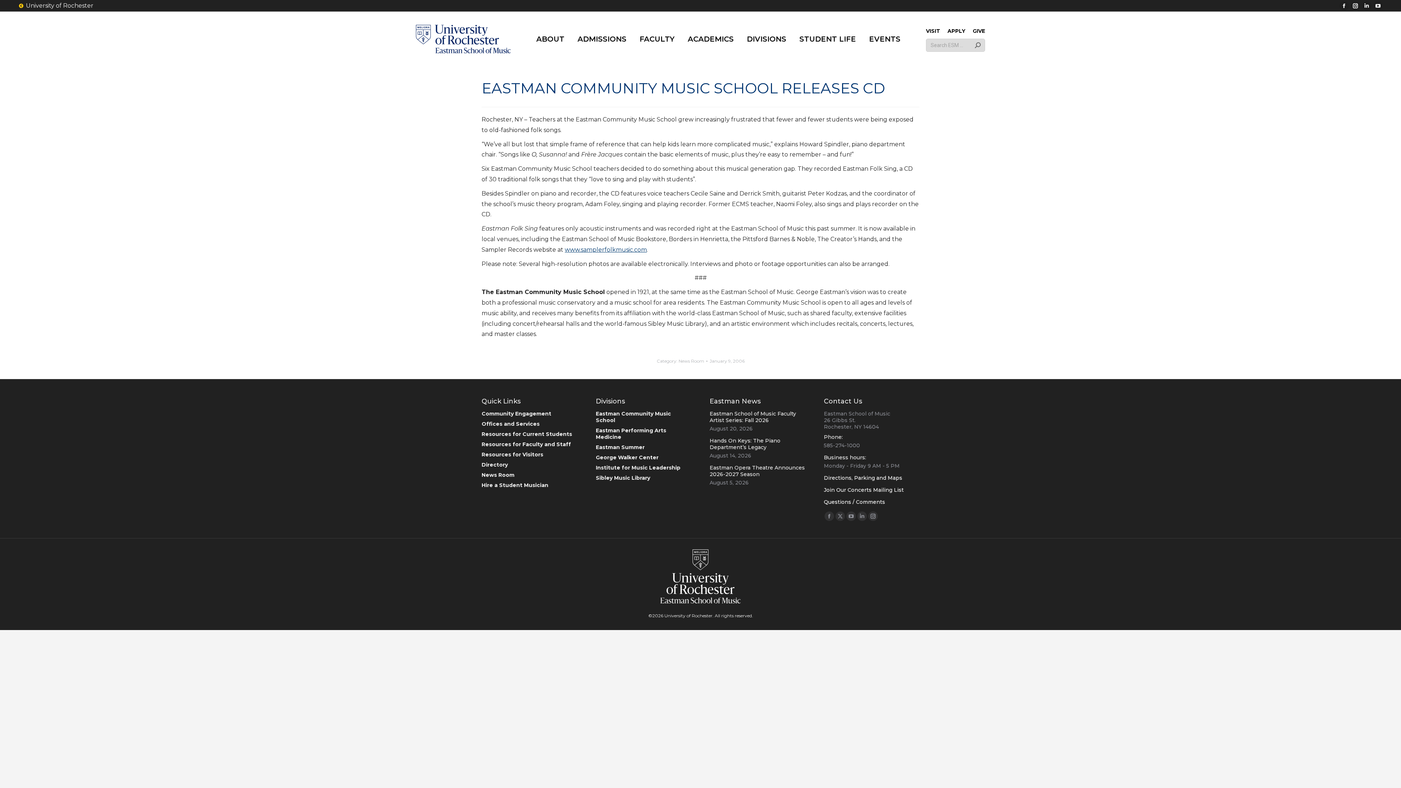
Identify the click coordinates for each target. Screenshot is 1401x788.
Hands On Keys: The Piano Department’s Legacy (745, 444)
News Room (691, 361)
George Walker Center (627, 457)
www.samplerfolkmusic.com (606, 249)
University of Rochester (59, 5)
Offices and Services (511, 424)
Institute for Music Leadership (638, 467)
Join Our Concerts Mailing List (864, 490)
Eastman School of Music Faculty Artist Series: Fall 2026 (753, 417)
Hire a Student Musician (515, 485)
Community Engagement (516, 413)
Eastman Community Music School (633, 417)
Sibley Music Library (623, 478)
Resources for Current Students (527, 434)
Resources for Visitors (512, 454)
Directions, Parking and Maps (863, 478)
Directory (495, 464)
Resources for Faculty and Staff (526, 444)
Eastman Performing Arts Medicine (631, 433)
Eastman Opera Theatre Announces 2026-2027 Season (757, 471)
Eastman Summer (620, 447)
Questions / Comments (854, 502)
